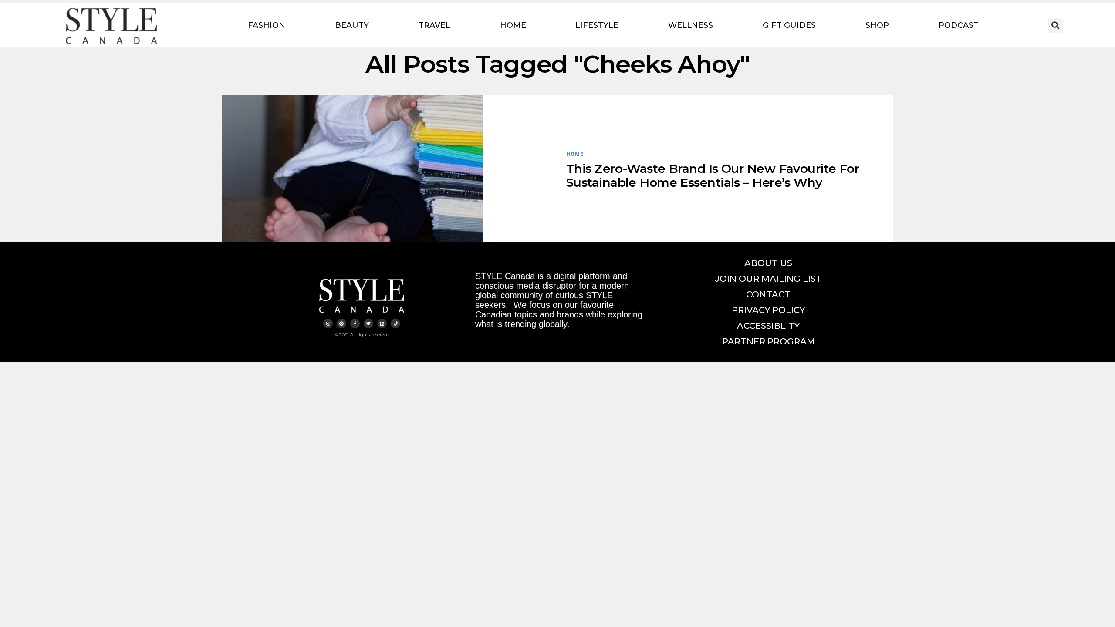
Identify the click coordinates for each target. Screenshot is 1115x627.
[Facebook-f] (355, 323)
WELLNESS (690, 25)
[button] (1055, 25)
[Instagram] (328, 323)
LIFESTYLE (596, 25)
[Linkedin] (382, 323)
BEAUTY (352, 25)
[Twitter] (368, 323)
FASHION (266, 25)
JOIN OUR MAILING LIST (768, 278)
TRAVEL (434, 25)
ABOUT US (768, 263)
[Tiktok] (395, 323)
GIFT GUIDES (789, 25)
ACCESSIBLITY (768, 325)
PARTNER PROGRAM (768, 341)
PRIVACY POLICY (768, 310)
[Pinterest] (341, 323)
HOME (513, 25)
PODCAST (959, 25)
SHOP (877, 25)
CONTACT (768, 294)
